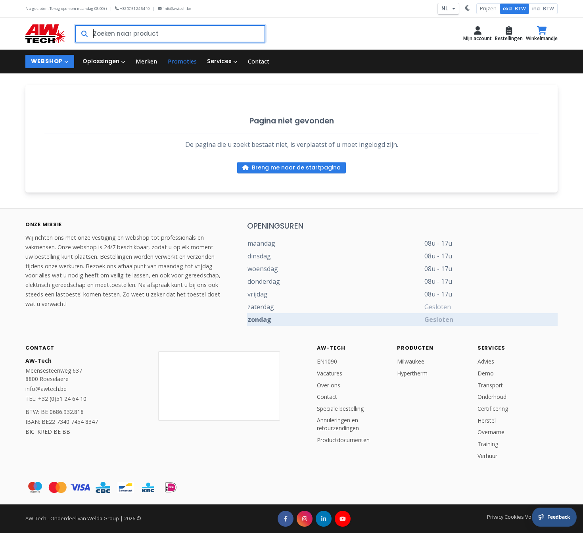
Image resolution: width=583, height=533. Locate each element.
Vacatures (329, 373)
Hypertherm (412, 373)
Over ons (328, 385)
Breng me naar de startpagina (296, 167)
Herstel (487, 420)
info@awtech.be (177, 8)
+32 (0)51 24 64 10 (135, 8)
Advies (486, 361)
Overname (491, 432)
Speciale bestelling (340, 408)
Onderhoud (492, 396)
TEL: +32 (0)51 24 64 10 (55, 398)
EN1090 (327, 361)
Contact (327, 396)
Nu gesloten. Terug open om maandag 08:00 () (66, 8)
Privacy (495, 516)
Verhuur (487, 456)
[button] (477, 33)
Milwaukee (410, 361)
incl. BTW (543, 8)
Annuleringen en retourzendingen (338, 424)
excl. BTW (514, 8)
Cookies (514, 516)
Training (488, 444)
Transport (490, 385)
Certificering (493, 408)
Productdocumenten (343, 440)
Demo (486, 373)
